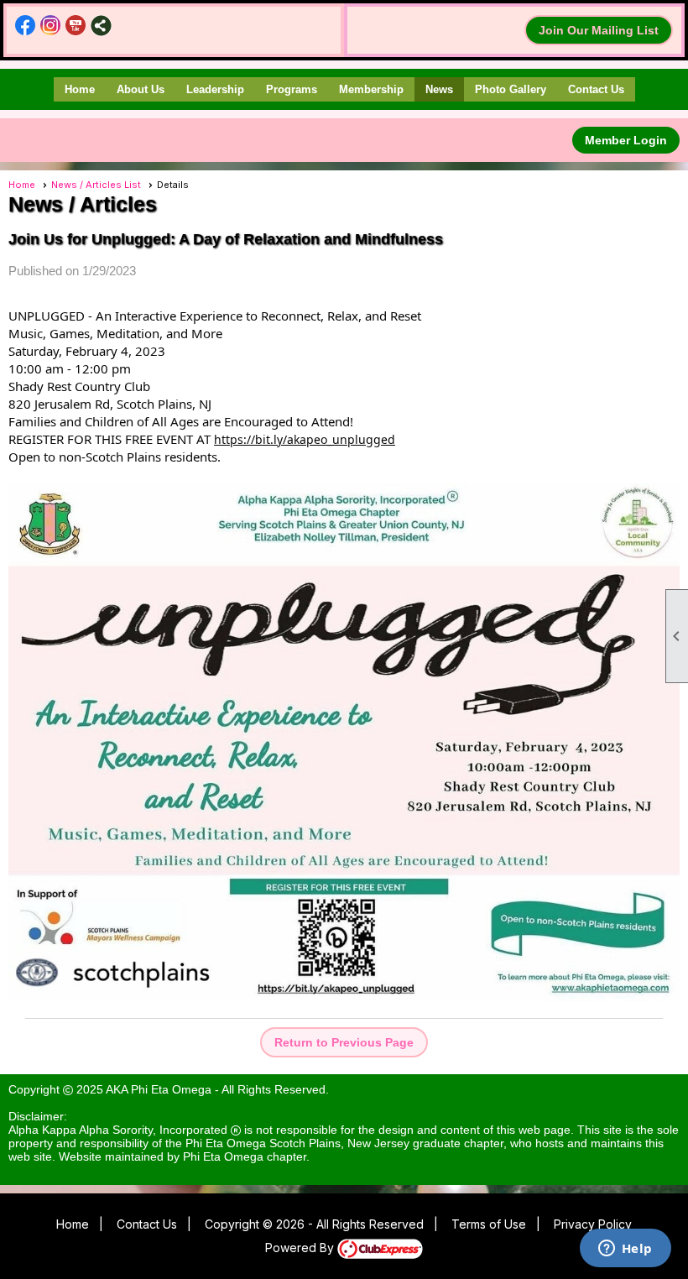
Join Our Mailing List (599, 30)
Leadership (215, 89)
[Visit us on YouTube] (75, 25)
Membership (371, 89)
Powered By (301, 1247)
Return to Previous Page (344, 1042)
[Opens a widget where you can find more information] (625, 1250)
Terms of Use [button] (488, 1224)
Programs (291, 89)
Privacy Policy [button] (593, 1224)
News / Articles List (96, 185)
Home (80, 89)
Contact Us (596, 89)
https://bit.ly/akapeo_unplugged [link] (304, 439)
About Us (140, 89)
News (439, 89)
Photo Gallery (510, 89)
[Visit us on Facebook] (25, 25)
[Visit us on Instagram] (50, 25)
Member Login (626, 140)
